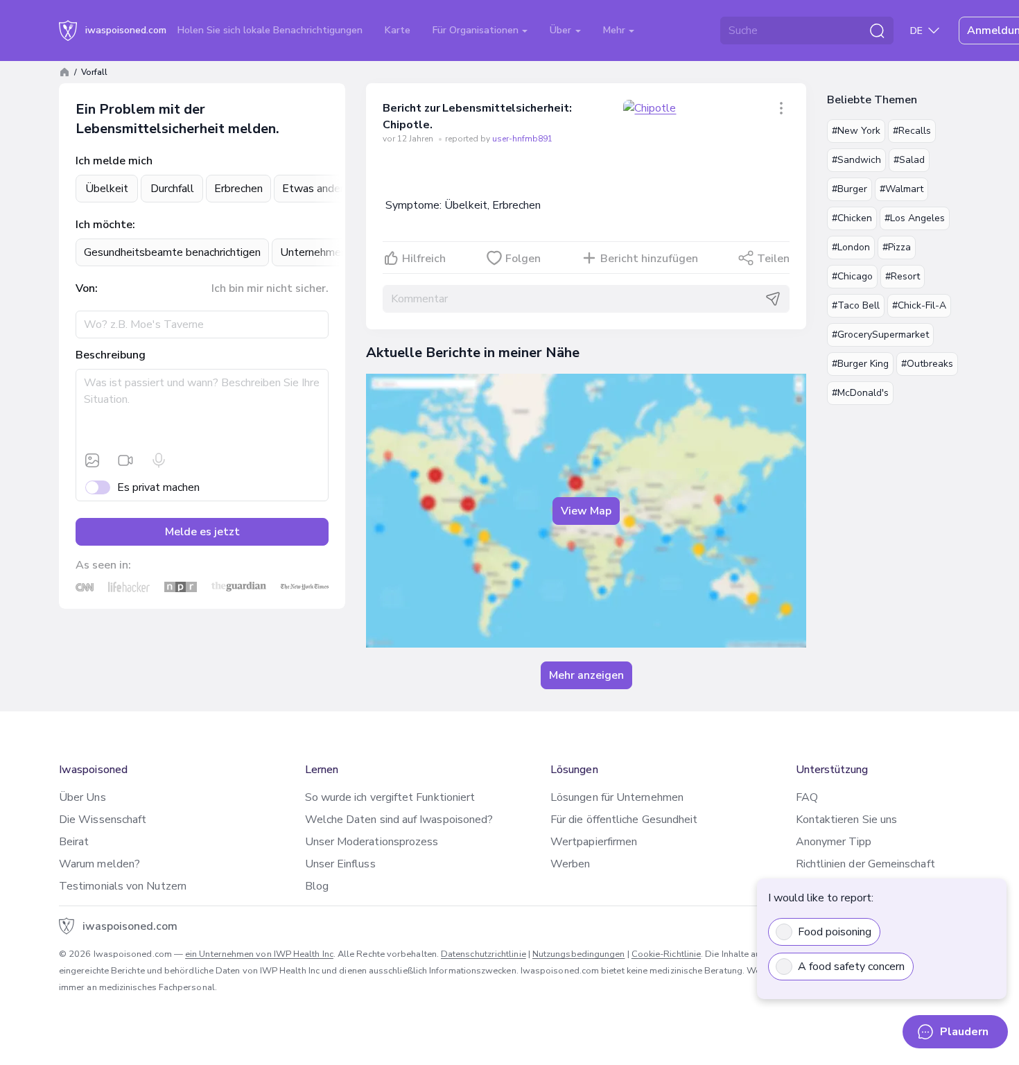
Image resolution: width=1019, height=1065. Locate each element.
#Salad (909, 159)
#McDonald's (860, 392)
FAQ (807, 797)
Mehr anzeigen (586, 675)
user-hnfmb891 (522, 138)
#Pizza (896, 247)
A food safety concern (851, 966)
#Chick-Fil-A (919, 305)
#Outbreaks (927, 363)
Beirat (74, 841)
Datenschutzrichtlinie (483, 954)
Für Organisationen (477, 30)
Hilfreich (424, 258)
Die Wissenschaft (102, 819)
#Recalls (912, 130)
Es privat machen (158, 487)
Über (562, 30)
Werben (570, 864)
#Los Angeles (915, 218)
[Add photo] (92, 460)
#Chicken (852, 218)
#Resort (902, 276)
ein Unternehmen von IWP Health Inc (259, 954)
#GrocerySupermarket (880, 334)
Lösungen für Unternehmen (616, 797)
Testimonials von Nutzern (122, 886)
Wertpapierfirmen (593, 841)
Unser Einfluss (340, 864)
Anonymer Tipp (834, 841)
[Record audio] (158, 460)
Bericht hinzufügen (649, 258)
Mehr (615, 30)
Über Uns (82, 797)
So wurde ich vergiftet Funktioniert (390, 797)
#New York (856, 130)
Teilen (773, 258)
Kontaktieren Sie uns (847, 819)
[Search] (877, 30)
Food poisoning (834, 932)
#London (851, 247)
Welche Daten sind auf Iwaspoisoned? (399, 819)
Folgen (523, 258)
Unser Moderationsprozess (372, 841)
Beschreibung (111, 355)
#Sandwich (856, 159)
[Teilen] (781, 108)
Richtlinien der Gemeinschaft (865, 864)
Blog (317, 886)
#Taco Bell (856, 305)
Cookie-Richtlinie (666, 954)
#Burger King (860, 363)
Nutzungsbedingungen (578, 954)
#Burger (849, 189)
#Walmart (901, 189)
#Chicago (852, 276)
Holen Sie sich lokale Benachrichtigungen (270, 30)
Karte (397, 30)
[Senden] (773, 299)
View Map (586, 511)
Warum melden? (99, 864)
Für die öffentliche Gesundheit (623, 819)
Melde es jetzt (202, 531)
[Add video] (125, 460)
